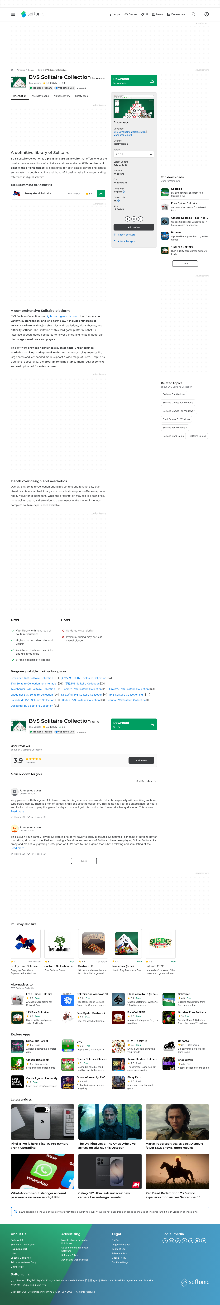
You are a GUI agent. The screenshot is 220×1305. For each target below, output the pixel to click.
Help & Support (19, 1248)
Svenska (148, 1280)
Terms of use (118, 1248)
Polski (118, 1280)
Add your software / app (24, 1262)
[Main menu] (13, 14)
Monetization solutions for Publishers (74, 1242)
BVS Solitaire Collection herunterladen (34, 683)
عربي (13, 1280)
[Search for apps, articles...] (193, 14)
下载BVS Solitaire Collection (82, 683)
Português (127, 1280)
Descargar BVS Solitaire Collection (32, 705)
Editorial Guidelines (21, 1257)
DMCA (115, 1240)
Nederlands (107, 1280)
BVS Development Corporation (130, 131)
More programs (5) (123, 134)
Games (133, 14)
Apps (117, 14)
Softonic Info (17, 1240)
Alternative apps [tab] (40, 95)
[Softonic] (32, 14)
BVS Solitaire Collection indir (126, 694)
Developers (178, 14)
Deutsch (21, 1280)
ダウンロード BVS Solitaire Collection (83, 678)
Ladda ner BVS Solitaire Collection (32, 694)
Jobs (13, 1253)
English (31, 1280)
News (159, 14)
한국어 (96, 1280)
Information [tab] (19, 95)
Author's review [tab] (62, 95)
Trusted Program (42, 87)
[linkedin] (190, 1240)
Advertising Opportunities (74, 1259)
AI (146, 14)
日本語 (88, 1280)
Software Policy (69, 1255)
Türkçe (25, 1284)
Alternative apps (126, 241)
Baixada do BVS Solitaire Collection (32, 700)
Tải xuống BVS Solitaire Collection (81, 694)
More (84, 860)
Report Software (126, 234)
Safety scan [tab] (81, 95)
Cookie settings (120, 1262)
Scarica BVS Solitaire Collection (126, 700)
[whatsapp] (140, 219)
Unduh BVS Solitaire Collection (81, 700)
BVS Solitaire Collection (67, 77)
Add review (134, 227)
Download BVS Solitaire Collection (32, 678)
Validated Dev (66, 87)
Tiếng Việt (35, 1284)
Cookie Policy (119, 1257)
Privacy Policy (119, 1253)
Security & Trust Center (23, 1244)
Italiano (80, 1280)
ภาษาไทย (15, 1284)
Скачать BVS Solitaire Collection (129, 689)
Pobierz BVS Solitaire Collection (82, 689)
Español (41, 1280)
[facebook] (127, 219)
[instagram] (171, 1240)
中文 (44, 1284)
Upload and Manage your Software (74, 1249)
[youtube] (197, 1240)
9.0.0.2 (119, 154)
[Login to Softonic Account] (206, 14)
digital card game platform (62, 316)
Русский (138, 1280)
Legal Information (121, 1244)
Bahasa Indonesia (65, 1280)
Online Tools (17, 1266)
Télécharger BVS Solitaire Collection (33, 689)
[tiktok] (178, 1240)
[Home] (12, 70)
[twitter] (134, 219)
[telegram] (203, 1240)
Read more (17, 811)
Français (50, 1280)
